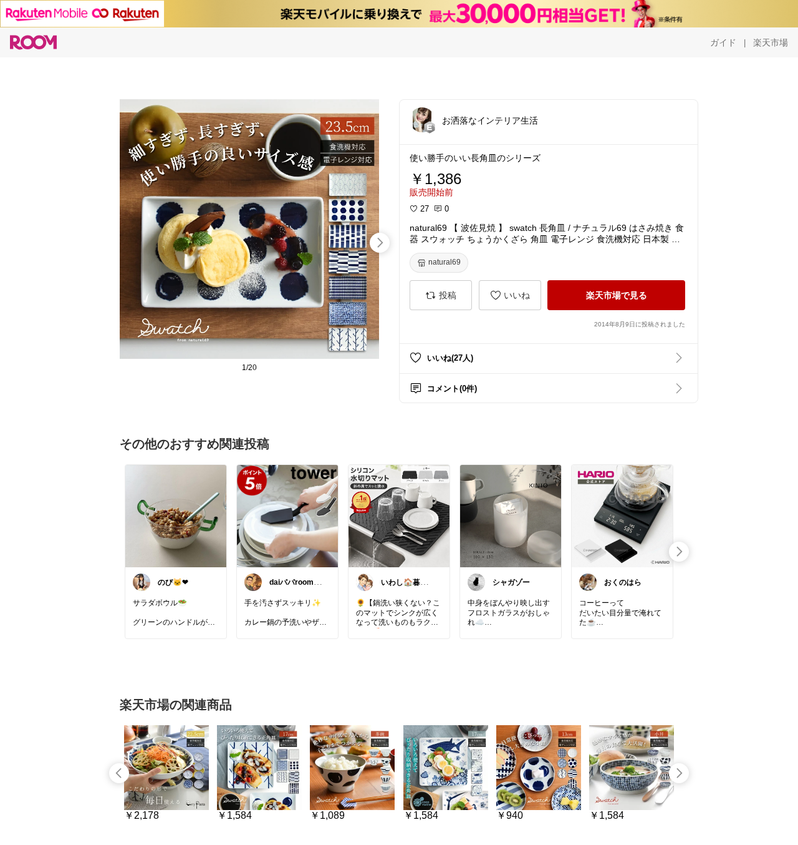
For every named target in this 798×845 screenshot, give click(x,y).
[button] (422, 119)
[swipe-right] (380, 243)
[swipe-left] (119, 773)
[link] (175, 515)
